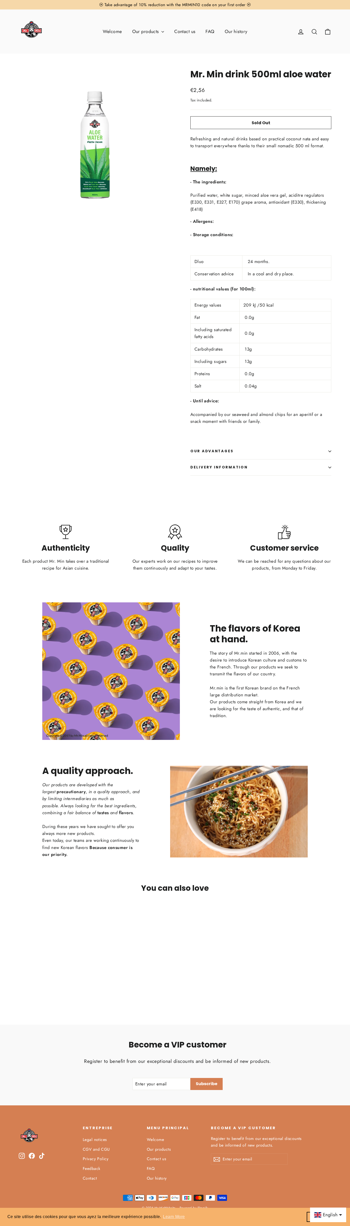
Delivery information (219, 467)
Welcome (112, 31)
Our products (146, 31)
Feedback (91, 1168)
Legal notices (95, 1140)
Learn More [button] (174, 1216)
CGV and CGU (96, 1149)
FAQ (209, 31)
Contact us (184, 31)
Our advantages (212, 451)
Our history (236, 31)
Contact (90, 1178)
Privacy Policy (95, 1159)
